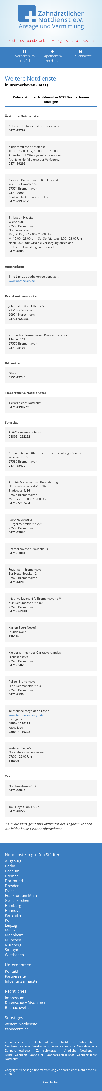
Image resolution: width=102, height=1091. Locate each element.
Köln (9, 920)
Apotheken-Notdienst (53, 58)
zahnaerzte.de (17, 1028)
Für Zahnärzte (81, 56)
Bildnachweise (17, 1007)
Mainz (10, 930)
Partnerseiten (16, 976)
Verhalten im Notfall (25, 58)
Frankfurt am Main (21, 895)
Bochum (12, 870)
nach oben (52, 1082)
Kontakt (11, 971)
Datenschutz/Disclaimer (25, 1002)
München (13, 939)
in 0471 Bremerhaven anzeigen (51, 99)
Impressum (14, 997)
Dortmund (14, 880)
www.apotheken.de (22, 281)
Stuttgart (12, 949)
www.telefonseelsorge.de (26, 715)
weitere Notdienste (21, 1023)
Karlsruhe (13, 915)
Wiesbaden (14, 954)
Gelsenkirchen (17, 900)
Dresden (12, 885)
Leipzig (11, 925)
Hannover (13, 910)
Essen (10, 890)
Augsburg (13, 860)
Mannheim (14, 934)
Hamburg (13, 905)
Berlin (10, 865)
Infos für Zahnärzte (21, 981)
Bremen (12, 875)
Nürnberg (13, 944)
